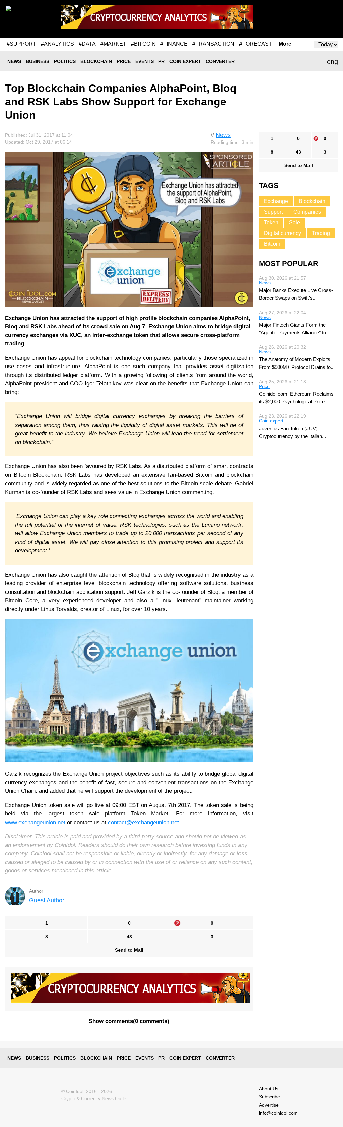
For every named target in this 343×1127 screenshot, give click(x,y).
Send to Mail (129, 950)
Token (271, 222)
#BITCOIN (143, 44)
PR (161, 61)
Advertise (269, 1105)
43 (129, 936)
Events (144, 61)
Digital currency (282, 233)
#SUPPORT (21, 44)
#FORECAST (255, 44)
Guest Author (46, 900)
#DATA (87, 44)
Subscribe (269, 1097)
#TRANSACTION (213, 44)
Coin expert (185, 61)
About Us (268, 1088)
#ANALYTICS (57, 44)
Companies (307, 212)
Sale (294, 222)
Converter (220, 61)
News (14, 61)
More (285, 44)
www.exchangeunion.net (35, 822)
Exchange (276, 201)
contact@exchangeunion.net (143, 822)
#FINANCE (174, 44)
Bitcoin (272, 244)
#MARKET (113, 44)
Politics (65, 61)
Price (124, 61)
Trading (321, 233)
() (129, 1021)
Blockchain (96, 61)
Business (37, 61)
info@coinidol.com (278, 1113)
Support (273, 212)
